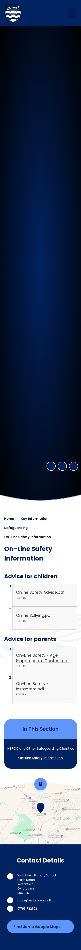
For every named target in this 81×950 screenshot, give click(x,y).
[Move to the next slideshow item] (62, 466)
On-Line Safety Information (27, 537)
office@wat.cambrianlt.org (36, 900)
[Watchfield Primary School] (13, 12)
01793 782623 (27, 909)
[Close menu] (72, 13)
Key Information (34, 518)
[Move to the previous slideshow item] (51, 466)
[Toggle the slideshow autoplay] (73, 466)
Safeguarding (16, 527)
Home (9, 518)
